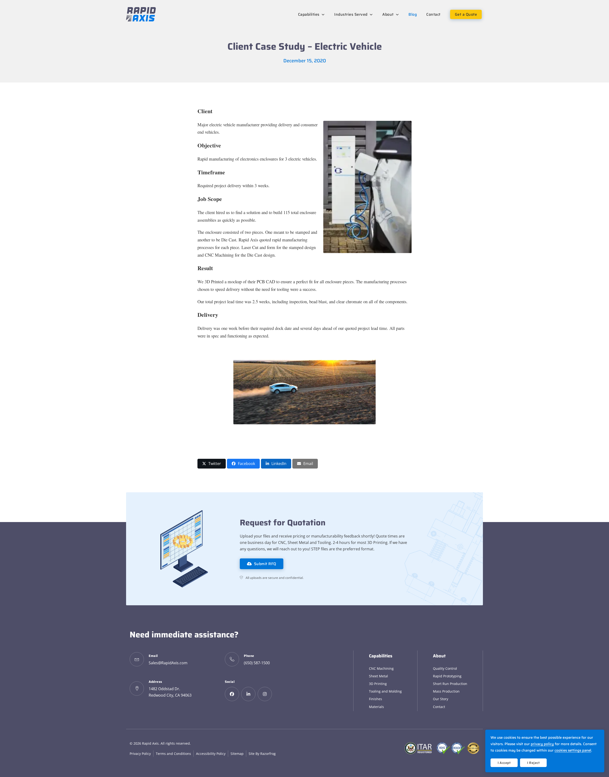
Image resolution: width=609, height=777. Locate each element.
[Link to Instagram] (265, 694)
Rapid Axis (150, 743)
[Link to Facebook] (232, 694)
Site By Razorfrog (262, 753)
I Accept (504, 762)
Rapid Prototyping (447, 676)
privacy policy (542, 744)
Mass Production (446, 691)
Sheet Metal (378, 676)
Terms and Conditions (173, 753)
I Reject (533, 762)
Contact (439, 706)
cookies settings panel (573, 750)
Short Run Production (450, 683)
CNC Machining (381, 668)
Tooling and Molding (385, 691)
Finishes (375, 699)
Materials (376, 706)
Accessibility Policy (211, 753)
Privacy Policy (140, 753)
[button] (211, 464)
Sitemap (237, 753)
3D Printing (378, 683)
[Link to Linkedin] (248, 694)
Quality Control (445, 668)
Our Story (440, 699)
